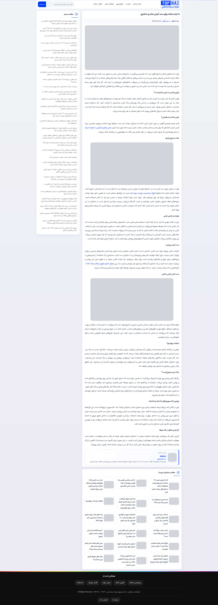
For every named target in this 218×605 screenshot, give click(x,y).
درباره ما (115, 600)
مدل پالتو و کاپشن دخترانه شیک (98, 127)
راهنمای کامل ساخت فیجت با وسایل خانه (63, 157)
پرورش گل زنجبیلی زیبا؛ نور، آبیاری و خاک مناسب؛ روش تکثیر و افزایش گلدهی (59, 229)
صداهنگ (80, 582)
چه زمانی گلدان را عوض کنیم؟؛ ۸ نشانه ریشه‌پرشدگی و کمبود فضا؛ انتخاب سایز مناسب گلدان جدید (59, 66)
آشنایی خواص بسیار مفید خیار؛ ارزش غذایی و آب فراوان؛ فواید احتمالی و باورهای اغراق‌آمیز (59, 100)
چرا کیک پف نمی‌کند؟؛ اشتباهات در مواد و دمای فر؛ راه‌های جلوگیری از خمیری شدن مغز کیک (60, 178)
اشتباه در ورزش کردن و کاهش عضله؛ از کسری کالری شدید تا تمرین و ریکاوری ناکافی (60, 170)
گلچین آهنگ (119, 582)
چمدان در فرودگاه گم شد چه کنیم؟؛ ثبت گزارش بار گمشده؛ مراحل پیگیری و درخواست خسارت (60, 185)
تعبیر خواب (106, 582)
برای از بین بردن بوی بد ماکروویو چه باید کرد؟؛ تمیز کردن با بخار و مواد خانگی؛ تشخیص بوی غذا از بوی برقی (58, 29)
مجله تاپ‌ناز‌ (170, 4)
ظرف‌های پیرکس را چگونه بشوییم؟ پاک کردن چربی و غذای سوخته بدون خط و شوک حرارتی (60, 51)
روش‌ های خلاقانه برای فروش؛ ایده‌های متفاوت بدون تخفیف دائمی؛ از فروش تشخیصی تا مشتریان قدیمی (59, 136)
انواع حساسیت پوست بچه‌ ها (143, 193)
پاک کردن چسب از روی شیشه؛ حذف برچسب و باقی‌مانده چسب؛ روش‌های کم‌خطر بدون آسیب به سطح (58, 73)
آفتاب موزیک (92, 582)
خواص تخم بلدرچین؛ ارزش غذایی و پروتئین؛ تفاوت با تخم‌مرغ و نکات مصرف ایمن (59, 92)
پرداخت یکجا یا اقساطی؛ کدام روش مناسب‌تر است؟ (60, 86)
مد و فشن (165, 21)
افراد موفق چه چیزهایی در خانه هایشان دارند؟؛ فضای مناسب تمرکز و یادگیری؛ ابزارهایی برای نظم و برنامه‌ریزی (59, 200)
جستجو (42, 4)
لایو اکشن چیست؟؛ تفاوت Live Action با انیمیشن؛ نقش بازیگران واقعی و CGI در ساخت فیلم (58, 214)
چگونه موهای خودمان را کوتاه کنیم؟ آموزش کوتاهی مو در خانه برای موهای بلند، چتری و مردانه (59, 22)
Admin (163, 456)
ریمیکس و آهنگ (135, 582)
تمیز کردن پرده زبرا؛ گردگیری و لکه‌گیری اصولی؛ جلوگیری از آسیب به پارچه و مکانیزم (58, 107)
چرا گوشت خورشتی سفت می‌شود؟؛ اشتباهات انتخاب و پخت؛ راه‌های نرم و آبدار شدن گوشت (59, 151)
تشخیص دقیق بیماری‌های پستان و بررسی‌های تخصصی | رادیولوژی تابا (58, 122)
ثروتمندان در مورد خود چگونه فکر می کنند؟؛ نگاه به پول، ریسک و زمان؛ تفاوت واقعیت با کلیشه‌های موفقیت (58, 207)
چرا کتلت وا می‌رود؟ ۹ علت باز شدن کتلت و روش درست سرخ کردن (59, 44)
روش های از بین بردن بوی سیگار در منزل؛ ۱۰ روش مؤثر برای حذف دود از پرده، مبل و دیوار (59, 58)
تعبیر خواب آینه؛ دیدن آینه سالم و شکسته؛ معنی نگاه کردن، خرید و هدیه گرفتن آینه (60, 143)
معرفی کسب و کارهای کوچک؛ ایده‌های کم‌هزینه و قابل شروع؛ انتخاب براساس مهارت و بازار (59, 129)
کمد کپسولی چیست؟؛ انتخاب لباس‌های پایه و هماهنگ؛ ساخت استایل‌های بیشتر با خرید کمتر (59, 114)
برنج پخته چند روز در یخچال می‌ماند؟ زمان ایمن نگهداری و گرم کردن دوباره (60, 36)
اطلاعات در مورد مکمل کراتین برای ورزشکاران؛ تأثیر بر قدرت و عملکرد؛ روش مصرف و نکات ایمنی (59, 163)
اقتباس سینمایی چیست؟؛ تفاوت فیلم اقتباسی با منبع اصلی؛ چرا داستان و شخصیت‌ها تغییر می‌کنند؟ (60, 221)
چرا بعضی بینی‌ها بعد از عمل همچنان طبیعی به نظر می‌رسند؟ (60, 80)
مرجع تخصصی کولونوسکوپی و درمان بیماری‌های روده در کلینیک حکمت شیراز (58, 192)
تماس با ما (104, 600)
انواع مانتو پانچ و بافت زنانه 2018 (99, 263)
